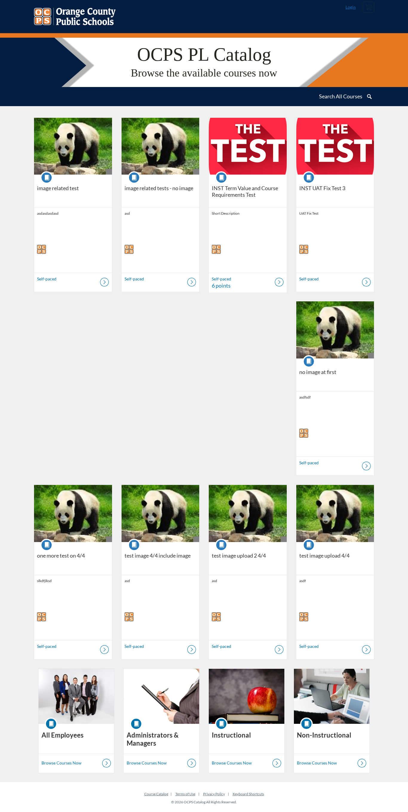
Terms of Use (185, 794)
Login (351, 7)
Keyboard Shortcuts (248, 794)
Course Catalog (156, 794)
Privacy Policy (214, 794)
